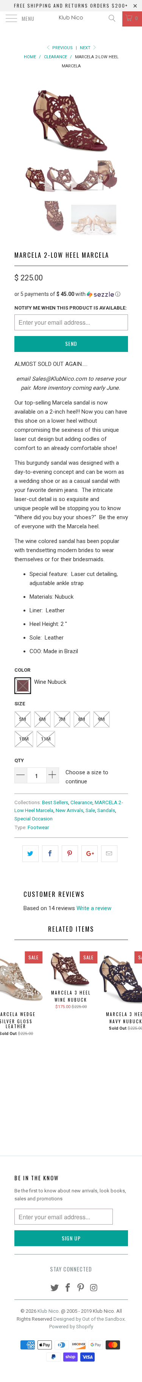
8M (81, 719)
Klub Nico (48, 1311)
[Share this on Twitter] (30, 853)
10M (24, 739)
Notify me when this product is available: (70, 308)
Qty (19, 760)
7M (62, 719)
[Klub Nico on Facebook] (67, 1288)
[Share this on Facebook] (50, 853)
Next (86, 47)
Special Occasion (33, 819)
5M (22, 719)
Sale (90, 810)
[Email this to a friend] (109, 853)
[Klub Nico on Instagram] (94, 1288)
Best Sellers (55, 802)
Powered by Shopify (71, 1326)
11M (46, 739)
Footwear (38, 827)
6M (42, 719)
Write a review (93, 908)
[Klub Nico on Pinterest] (81, 1288)
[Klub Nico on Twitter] (55, 1288)
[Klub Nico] (71, 18)
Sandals (106, 810)
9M (101, 719)
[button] (71, 294)
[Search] (111, 18)
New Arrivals (69, 810)
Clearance (81, 802)
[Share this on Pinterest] (70, 853)
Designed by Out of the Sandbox (89, 1319)
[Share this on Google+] (89, 853)
